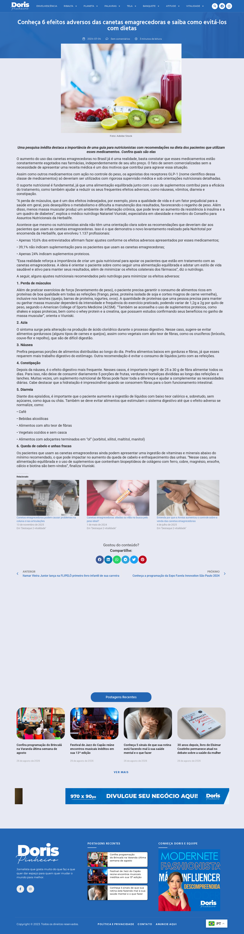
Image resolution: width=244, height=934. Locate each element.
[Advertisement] (122, 812)
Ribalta (68, 6)
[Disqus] (121, 636)
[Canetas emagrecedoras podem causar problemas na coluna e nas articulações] (50, 498)
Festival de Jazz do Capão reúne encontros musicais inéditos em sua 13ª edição (92, 749)
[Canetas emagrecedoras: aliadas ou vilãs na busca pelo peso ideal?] (120, 498)
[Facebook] (222, 6)
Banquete (149, 6)
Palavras (110, 6)
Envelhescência (46, 6)
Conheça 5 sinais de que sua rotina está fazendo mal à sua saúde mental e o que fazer (147, 749)
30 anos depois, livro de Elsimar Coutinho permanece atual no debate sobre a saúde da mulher (199, 749)
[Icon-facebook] (20, 889)
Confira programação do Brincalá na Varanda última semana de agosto (39, 749)
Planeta (89, 6)
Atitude (171, 6)
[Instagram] (229, 6)
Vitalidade (193, 6)
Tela (130, 6)
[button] (215, 6)
